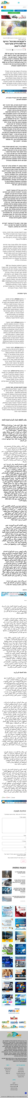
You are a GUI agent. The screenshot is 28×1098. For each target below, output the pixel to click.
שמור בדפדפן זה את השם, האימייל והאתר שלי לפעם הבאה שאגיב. (15, 855)
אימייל (24, 841)
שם (24, 835)
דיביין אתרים (3, 1096)
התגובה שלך (22, 817)
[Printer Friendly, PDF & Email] (8, 797)
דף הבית (24, 38)
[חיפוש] (4, 7)
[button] (18, 2)
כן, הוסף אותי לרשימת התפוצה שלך (16, 857)
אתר (25, 847)
